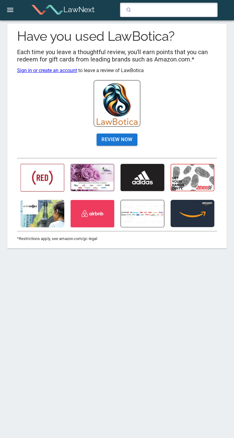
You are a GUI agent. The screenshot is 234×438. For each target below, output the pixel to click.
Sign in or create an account (47, 70)
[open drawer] (10, 9)
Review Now (117, 139)
